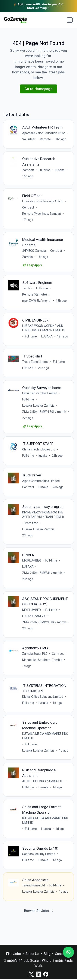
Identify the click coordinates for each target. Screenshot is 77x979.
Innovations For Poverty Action (42, 201)
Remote (45, 139)
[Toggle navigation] (70, 20)
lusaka (42, 455)
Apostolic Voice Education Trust (43, 133)
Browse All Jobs (37, 911)
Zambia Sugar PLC (34, 653)
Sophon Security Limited (38, 854)
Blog (47, 954)
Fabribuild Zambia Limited (39, 393)
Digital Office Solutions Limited (42, 696)
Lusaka (60, 170)
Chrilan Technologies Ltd (38, 449)
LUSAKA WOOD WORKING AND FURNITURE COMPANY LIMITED (43, 328)
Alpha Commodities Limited (41, 481)
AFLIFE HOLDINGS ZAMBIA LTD (42, 781)
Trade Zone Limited (35, 361)
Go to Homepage (39, 89)
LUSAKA (47, 336)
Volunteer (29, 139)
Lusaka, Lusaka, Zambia (38, 405)
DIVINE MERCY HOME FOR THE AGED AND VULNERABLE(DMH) (43, 515)
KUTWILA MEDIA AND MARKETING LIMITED (45, 736)
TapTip (27, 288)
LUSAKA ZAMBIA (34, 616)
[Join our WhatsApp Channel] (68, 952)
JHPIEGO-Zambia (34, 250)
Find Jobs (13, 954)
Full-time (44, 170)
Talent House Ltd (33, 885)
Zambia (27, 257)
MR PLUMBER (31, 560)
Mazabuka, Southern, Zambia (42, 660)
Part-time (31, 523)
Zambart (28, 170)
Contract (28, 207)
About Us (32, 954)
